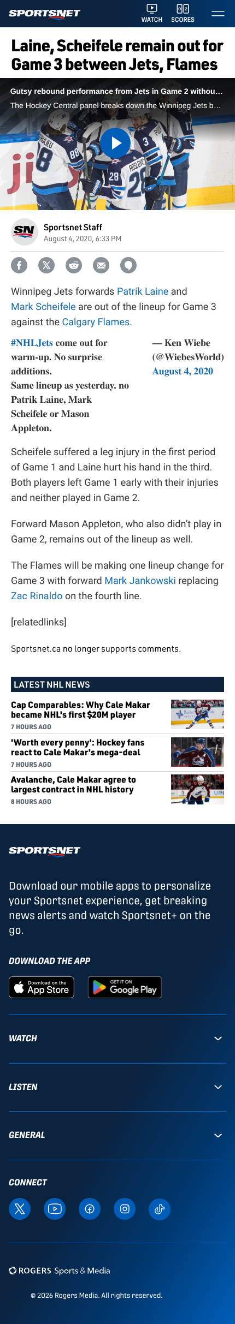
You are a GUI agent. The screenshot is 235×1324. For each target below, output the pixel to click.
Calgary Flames (96, 322)
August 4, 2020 (182, 371)
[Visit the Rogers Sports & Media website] (59, 1271)
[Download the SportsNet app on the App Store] (41, 986)
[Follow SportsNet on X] (20, 1208)
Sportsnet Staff (73, 226)
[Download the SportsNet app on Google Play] (124, 986)
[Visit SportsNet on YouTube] (55, 1208)
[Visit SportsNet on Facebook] (90, 1208)
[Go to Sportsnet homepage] (44, 15)
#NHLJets (32, 343)
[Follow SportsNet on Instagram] (125, 1208)
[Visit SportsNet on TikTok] (160, 1208)
